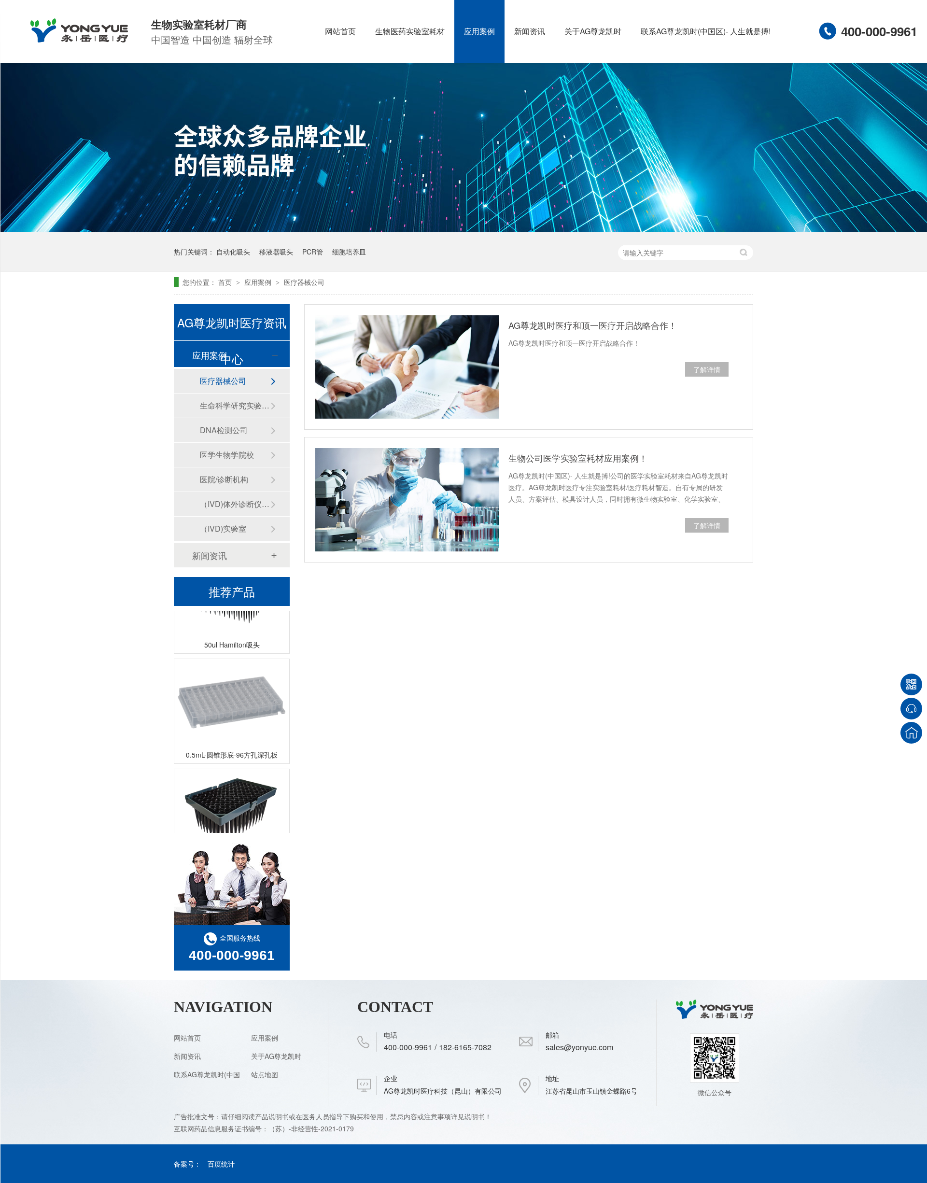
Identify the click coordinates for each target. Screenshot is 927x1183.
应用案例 (479, 31)
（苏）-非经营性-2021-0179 (312, 1128)
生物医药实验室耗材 (410, 31)
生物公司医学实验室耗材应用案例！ (577, 457)
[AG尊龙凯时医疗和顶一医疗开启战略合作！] (407, 367)
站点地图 (264, 1074)
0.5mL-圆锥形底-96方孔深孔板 (232, 745)
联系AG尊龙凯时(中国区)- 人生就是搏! (706, 31)
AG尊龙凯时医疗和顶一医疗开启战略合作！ (592, 325)
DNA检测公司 (224, 430)
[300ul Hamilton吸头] (231, 803)
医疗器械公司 (304, 282)
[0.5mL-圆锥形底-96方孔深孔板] (231, 693)
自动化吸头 (233, 251)
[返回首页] (911, 733)
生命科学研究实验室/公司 (235, 405)
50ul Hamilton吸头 (232, 635)
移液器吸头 (276, 251)
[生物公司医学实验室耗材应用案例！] (407, 499)
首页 (226, 282)
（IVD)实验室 (223, 528)
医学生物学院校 (227, 454)
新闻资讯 (529, 31)
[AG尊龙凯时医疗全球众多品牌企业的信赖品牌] (463, 229)
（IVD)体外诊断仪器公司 (235, 503)
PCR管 (312, 251)
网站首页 (340, 31)
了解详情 (706, 369)
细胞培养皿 (349, 251)
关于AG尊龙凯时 (592, 31)
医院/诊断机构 (224, 479)
